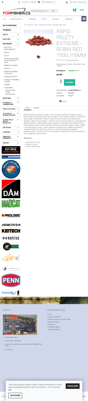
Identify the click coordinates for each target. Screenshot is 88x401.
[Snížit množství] (61, 82)
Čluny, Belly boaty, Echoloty (8, 121)
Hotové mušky (10, 94)
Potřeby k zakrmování (8, 103)
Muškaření (8, 88)
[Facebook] (3, 2)
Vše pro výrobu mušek (10, 91)
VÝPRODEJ (32, 19)
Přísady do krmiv (11, 65)
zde (9, 390)
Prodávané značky (53, 327)
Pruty (44, 19)
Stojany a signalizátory (9, 114)
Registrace (82, 2)
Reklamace (51, 324)
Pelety (7, 55)
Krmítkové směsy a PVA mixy (11, 72)
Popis (27, 108)
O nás (49, 314)
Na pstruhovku (16, 19)
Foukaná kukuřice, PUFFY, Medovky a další (11, 60)
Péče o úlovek (9, 109)
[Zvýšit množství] (61, 80)
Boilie (6, 52)
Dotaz (64, 101)
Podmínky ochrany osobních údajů (59, 319)
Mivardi (71, 93)
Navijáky (55, 19)
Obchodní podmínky (54, 317)
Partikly (7, 68)
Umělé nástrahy (10, 76)
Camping (6, 132)
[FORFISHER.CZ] (17, 11)
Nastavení (15, 395)
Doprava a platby (53, 322)
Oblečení (7, 127)
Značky (6, 143)
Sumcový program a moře (11, 80)
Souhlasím (72, 386)
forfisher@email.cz (11, 337)
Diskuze (36, 108)
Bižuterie (7, 98)
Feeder (7, 84)
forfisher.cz (9, 349)
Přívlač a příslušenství (9, 48)
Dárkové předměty (7, 137)
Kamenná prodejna (53, 329)
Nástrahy (69, 19)
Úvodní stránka (4, 19)
